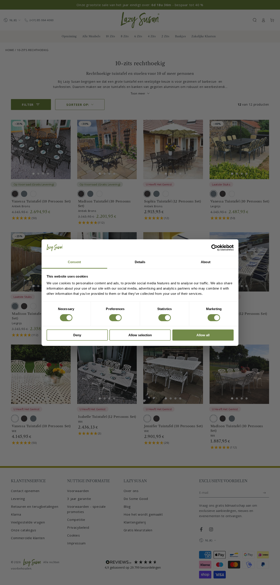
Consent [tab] (74, 262)
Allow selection (140, 335)
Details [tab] (140, 262)
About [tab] (205, 262)
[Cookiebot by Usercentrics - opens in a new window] (214, 247)
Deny (77, 335)
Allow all (203, 335)
